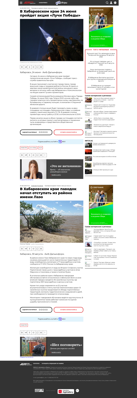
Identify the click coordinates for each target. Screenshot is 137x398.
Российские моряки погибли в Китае (104, 156)
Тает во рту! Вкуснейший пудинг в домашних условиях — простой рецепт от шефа (104, 100)
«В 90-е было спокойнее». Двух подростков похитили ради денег (104, 118)
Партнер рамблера (50, 390)
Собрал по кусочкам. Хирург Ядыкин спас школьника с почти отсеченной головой (105, 257)
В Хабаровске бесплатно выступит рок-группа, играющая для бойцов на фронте (101, 79)
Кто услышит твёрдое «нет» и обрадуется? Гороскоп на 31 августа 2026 (101, 63)
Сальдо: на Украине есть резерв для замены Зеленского (104, 144)
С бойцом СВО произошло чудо (103, 170)
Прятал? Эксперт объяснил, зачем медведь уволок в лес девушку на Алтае (104, 264)
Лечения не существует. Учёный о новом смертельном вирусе (104, 125)
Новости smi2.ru (26, 180)
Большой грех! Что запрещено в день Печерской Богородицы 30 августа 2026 (101, 55)
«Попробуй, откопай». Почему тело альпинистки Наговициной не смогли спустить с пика (105, 244)
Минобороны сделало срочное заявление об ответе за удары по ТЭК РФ (104, 165)
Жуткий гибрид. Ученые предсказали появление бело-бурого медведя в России (105, 113)
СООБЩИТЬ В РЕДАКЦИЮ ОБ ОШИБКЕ (53, 363)
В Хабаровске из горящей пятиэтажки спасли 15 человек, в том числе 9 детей (101, 87)
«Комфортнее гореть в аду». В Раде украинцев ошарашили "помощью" (104, 150)
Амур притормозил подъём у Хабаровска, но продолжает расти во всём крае (101, 71)
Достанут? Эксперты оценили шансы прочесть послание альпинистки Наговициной (105, 133)
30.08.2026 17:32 (25, 186)
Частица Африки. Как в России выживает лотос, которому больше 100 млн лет (105, 231)
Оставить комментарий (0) (68, 132)
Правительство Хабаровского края (31, 62)
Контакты (36, 363)
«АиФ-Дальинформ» (37, 244)
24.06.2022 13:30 (25, 8)
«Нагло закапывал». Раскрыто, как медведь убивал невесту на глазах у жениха (105, 250)
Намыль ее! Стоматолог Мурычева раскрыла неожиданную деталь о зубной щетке (104, 106)
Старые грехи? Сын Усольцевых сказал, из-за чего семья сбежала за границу (105, 237)
